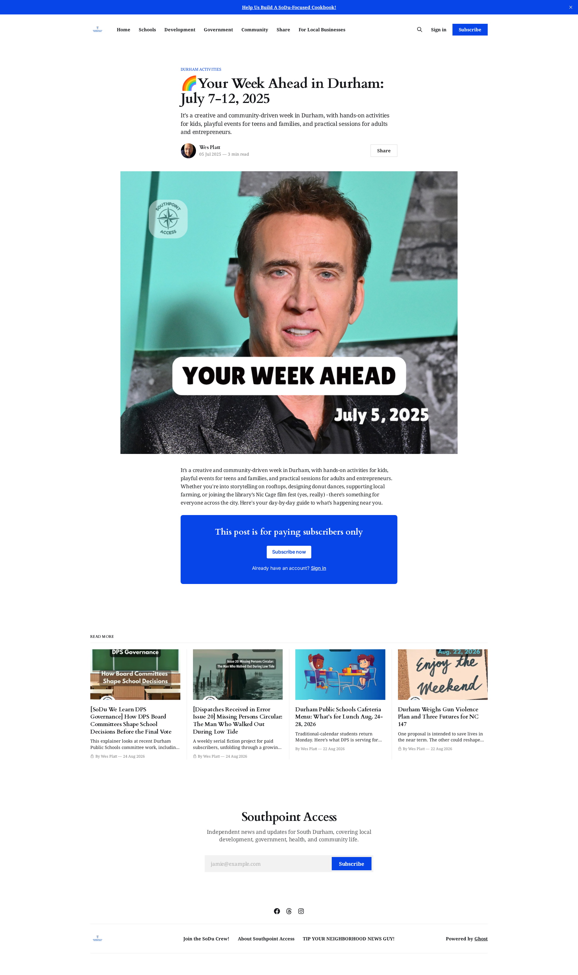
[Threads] (289, 911)
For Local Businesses (322, 29)
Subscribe (470, 29)
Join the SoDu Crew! (206, 939)
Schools (147, 29)
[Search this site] (419, 29)
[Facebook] (277, 911)
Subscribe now (289, 552)
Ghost (481, 939)
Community (254, 29)
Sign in (438, 29)
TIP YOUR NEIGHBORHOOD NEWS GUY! (349, 939)
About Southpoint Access (266, 939)
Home (123, 29)
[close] (571, 7)
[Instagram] (301, 911)
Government (218, 29)
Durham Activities (201, 69)
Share (283, 29)
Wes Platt (209, 147)
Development (179, 29)
